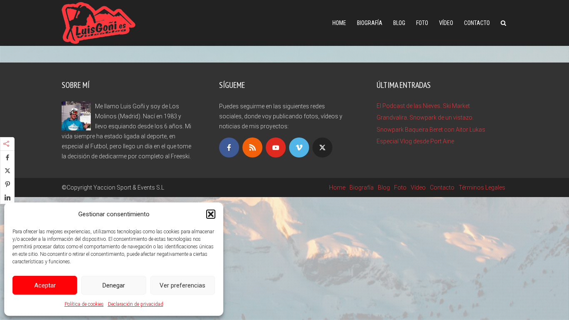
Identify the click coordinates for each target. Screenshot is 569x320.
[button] (211, 214)
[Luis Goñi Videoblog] (98, 22)
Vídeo (446, 23)
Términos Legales (482, 187)
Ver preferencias (182, 285)
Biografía (369, 23)
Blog (399, 23)
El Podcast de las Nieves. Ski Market (423, 105)
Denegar (113, 285)
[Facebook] (229, 148)
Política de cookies (84, 304)
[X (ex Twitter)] (322, 148)
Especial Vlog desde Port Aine (415, 141)
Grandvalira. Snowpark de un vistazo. (425, 117)
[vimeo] (299, 148)
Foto (422, 23)
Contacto (477, 23)
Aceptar (45, 285)
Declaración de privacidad (135, 304)
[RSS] (252, 148)
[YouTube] (276, 148)
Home (339, 23)
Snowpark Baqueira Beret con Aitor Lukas (431, 129)
